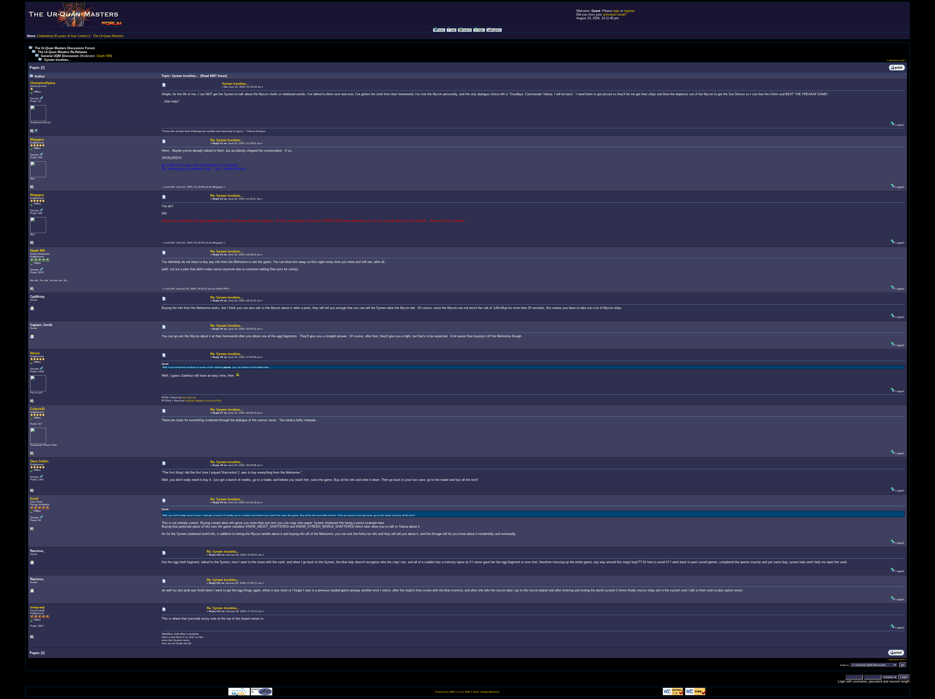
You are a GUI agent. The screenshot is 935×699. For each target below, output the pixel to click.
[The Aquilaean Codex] (36, 132)
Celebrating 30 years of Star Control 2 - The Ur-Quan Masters (80, 36)
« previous (892, 60)
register (629, 11)
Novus (35, 353)
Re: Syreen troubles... (226, 140)
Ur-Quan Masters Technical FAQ (203, 400)
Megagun (37, 139)
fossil (34, 498)
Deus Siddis (39, 461)
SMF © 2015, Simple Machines (482, 691)
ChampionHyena (42, 83)
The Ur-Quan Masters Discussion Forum (65, 48)
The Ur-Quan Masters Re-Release (62, 52)
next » (902, 60)
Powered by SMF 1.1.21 (449, 691)
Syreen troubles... (57, 60)
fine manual (189, 397)
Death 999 (104, 56)
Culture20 (37, 409)
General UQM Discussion (60, 56)
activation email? (615, 14)
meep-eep (37, 607)
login (616, 11)
